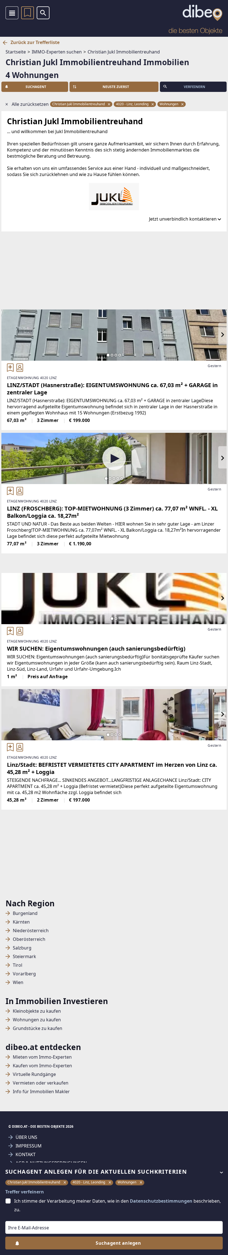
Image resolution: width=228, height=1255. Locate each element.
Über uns (26, 1137)
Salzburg (22, 948)
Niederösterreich (31, 931)
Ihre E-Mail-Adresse (21, 1217)
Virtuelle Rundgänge (34, 1074)
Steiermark (24, 956)
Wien (18, 982)
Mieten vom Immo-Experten (42, 1057)
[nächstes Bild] (222, 335)
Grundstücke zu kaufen (37, 1028)
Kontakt (26, 1155)
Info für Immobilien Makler (41, 1092)
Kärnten (21, 922)
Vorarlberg (24, 974)
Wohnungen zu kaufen (37, 1020)
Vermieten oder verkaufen (40, 1083)
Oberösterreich (29, 939)
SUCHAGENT (36, 86)
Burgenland (25, 913)
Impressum (29, 1146)
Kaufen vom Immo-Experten (42, 1066)
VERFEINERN (194, 86)
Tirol (17, 965)
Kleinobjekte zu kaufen (37, 1011)
